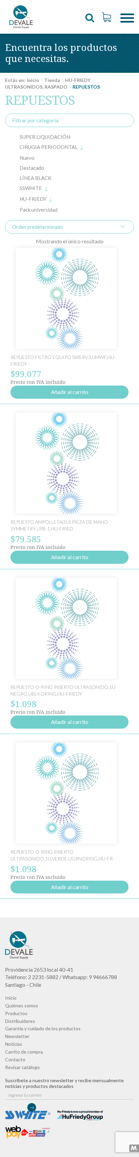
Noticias (13, 1044)
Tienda (52, 80)
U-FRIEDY (33, 199)
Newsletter (17, 1036)
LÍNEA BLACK (35, 178)
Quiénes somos (21, 1005)
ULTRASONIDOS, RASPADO (36, 87)
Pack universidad (38, 210)
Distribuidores (20, 1021)
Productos (16, 1013)
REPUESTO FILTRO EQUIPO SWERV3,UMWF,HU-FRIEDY (21, 17)
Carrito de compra (24, 1052)
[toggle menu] (127, 13)
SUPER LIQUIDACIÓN (45, 137)
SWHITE (31, 188)
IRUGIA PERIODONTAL (49, 147)
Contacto (15, 1059)
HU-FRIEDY (77, 80)
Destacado (32, 168)
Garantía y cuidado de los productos (43, 1028)
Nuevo (27, 158)
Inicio (33, 80)
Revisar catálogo (22, 1067)
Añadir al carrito (69, 392)
